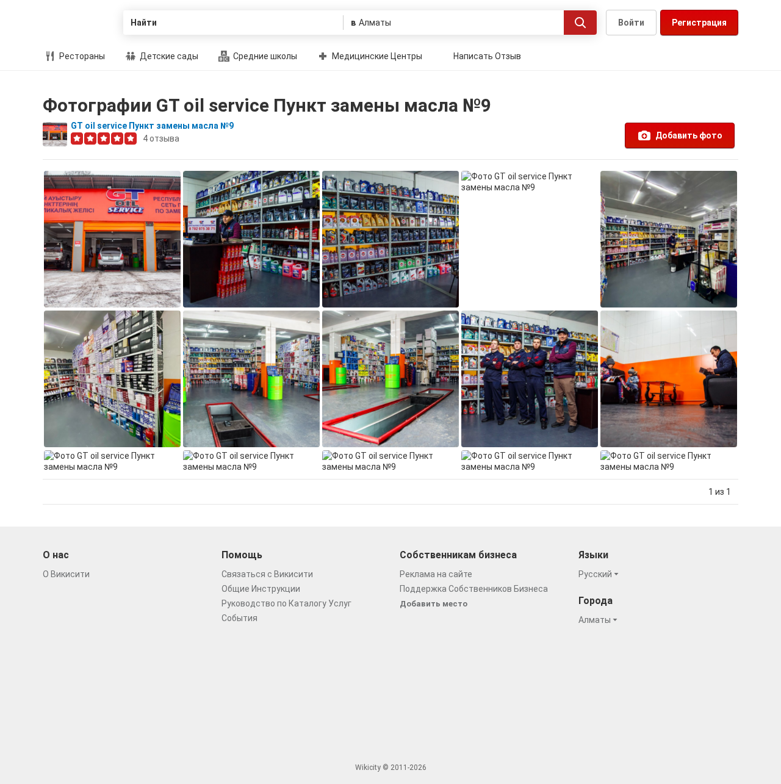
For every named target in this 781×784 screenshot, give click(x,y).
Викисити (78, 23)
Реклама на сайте (436, 574)
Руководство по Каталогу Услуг (286, 603)
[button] (600, 574)
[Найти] (580, 22)
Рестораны (81, 56)
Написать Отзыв (487, 56)
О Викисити (66, 574)
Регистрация (699, 22)
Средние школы (264, 56)
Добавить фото (688, 135)
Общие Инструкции (260, 589)
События (239, 618)
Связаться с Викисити (267, 574)
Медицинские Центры (376, 56)
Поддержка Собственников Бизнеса (474, 589)
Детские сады (168, 56)
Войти (631, 22)
